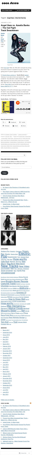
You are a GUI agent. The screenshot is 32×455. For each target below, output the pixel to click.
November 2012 (7, 381)
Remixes (20, 268)
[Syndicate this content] (30, 403)
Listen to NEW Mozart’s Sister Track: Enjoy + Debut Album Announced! (14, 429)
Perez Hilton (8, 84)
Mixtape (12, 261)
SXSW (3, 320)
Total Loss (11, 322)
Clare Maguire (13, 286)
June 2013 (6, 364)
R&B (12, 268)
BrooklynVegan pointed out (9, 75)
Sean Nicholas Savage (16, 317)
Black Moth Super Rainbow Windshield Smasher (14, 279)
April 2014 (5, 342)
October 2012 (6, 383)
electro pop (16, 290)
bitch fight (6, 68)
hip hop (21, 297)
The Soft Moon (25, 320)
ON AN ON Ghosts (7, 313)
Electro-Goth (14, 254)
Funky (29, 295)
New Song (20, 263)
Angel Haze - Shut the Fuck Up (15, 138)
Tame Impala (8, 320)
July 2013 (5, 362)
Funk (27, 295)
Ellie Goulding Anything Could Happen (8, 292)
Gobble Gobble (4, 297)
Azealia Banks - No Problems (24, 142)
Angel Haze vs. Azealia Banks (10, 140)
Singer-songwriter (7, 270)
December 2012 (7, 378)
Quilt (22, 315)
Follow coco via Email (9, 159)
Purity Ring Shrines (17, 315)
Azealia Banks (13, 142)
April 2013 (5, 369)
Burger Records (21, 281)
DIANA (15, 288)
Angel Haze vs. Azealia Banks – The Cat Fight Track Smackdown (15, 28)
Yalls (10, 324)
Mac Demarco (14, 305)
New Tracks (9, 265)
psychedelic (5, 268)
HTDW (14, 301)
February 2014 (7, 346)
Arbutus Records (23, 277)
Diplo (18, 288)
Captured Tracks (8, 283)
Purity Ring (9, 315)
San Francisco (5, 317)
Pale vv (13, 313)
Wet (8, 324)
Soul (15, 271)
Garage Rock (25, 257)
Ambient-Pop (5, 251)
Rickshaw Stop (27, 315)
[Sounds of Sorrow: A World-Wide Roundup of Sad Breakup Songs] (23, 222)
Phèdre (17, 313)
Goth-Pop (3, 259)
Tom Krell (5, 322)
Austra (2, 279)
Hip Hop (7, 136)
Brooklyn (12, 251)
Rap (11, 136)
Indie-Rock (5, 261)
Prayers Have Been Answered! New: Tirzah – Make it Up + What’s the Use (14, 201)
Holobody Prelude (4, 299)
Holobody (26, 297)
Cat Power (23, 284)
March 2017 (6, 330)
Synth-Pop (21, 270)
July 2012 (5, 390)
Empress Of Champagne (8, 295)
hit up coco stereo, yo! (23, 10)
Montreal (18, 261)
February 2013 (7, 374)
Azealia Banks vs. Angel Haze (11, 147)
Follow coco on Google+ (7, 400)
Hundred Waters (21, 301)
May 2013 (5, 367)
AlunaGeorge (3, 277)
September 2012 (7, 385)
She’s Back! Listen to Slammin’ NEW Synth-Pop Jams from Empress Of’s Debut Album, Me (15, 192)
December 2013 (7, 351)
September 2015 (7, 332)
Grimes (9, 297)
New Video (24, 266)
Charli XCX (28, 284)
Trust (15, 322)
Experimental (12, 257)
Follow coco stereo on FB (9, 179)
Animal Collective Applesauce (12, 277)
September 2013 (7, 358)
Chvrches (5, 285)
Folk (18, 257)
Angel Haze (22, 136)
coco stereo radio (7, 10)
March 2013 (6, 371)
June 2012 (6, 392)
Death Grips (10, 288)
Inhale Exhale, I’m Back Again (11, 204)
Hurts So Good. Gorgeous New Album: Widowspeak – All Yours (12, 196)
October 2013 (6, 355)
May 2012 (5, 394)
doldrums (23, 287)
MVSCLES (19, 311)
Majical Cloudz (16, 308)
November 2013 (7, 353)
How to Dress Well (16, 299)
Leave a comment (22, 134)
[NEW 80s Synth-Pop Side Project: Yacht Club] (8, 222)
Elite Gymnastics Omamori (24, 290)
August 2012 (6, 387)
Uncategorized (8, 272)
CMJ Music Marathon (23, 286)
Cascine (18, 284)
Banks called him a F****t (7, 86)
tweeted (26, 75)
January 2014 (6, 348)
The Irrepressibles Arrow (16, 320)
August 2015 (6, 335)
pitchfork (21, 313)
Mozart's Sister (8, 310)
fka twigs (22, 295)
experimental (17, 295)
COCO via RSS (5, 403)
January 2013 (6, 376)
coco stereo (4, 288)
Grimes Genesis (16, 297)
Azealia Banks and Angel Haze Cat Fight (10, 144)
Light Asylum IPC (23, 303)
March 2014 (6, 344)
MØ (23, 310)
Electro (7, 254)
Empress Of (21, 292)
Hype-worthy (20, 259)
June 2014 (6, 337)
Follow (4, 173)
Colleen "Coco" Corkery (11, 134)
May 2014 (5, 339)
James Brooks (16, 303)
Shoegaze (26, 268)
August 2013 (6, 360)
